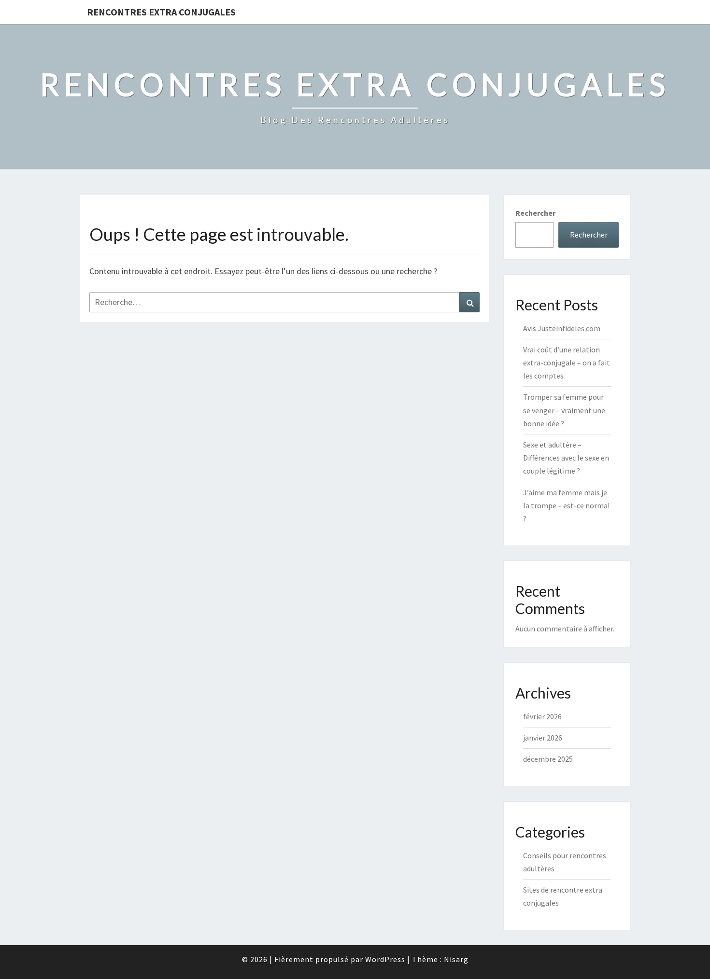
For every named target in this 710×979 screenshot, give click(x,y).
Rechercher (535, 213)
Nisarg (456, 959)
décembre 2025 (548, 759)
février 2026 (542, 716)
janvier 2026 (542, 737)
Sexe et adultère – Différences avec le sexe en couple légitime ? (566, 458)
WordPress (385, 959)
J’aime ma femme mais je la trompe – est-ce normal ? (566, 505)
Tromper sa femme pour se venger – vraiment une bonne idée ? (564, 410)
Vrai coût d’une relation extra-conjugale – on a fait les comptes (566, 362)
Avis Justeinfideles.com (561, 328)
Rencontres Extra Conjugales (161, 12)
